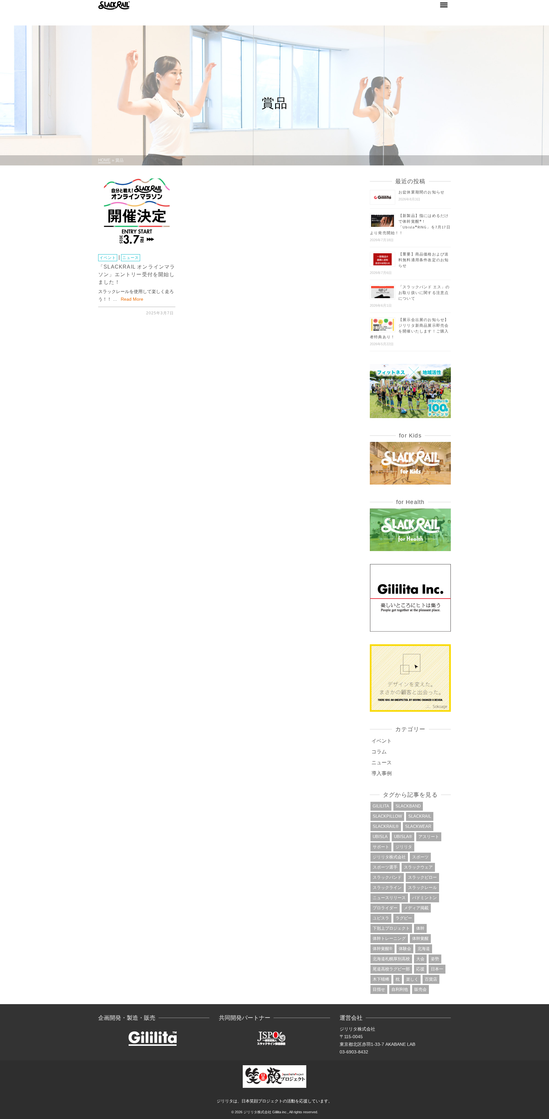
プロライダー (385, 908)
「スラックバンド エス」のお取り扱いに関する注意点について (424, 292)
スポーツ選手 (385, 867)
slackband (408, 806)
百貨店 (431, 979)
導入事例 (381, 773)
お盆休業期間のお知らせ (421, 192)
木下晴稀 (381, 979)
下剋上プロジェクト (391, 928)
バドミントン (424, 897)
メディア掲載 (416, 908)
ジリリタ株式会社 (389, 857)
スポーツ (420, 857)
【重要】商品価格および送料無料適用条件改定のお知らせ (423, 260)
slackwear (418, 826)
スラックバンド (387, 877)
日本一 (437, 969)
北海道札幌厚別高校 (391, 958)
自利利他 (399, 989)
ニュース (130, 257)
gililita (381, 806)
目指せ (379, 989)
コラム (379, 751)
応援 (420, 969)
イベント (107, 257)
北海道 (423, 948)
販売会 (420, 989)
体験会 (405, 948)
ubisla (380, 836)
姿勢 (435, 958)
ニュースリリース (389, 897)
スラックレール (422, 887)
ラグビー (404, 918)
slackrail (419, 816)
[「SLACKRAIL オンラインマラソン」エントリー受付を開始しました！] (136, 212)
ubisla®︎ (403, 836)
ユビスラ (381, 918)
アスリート (428, 836)
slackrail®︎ (386, 826)
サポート (381, 846)
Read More (132, 299)
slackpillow (387, 816)
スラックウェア (418, 867)
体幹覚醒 (420, 938)
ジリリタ (404, 846)
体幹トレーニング (389, 938)
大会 (420, 958)
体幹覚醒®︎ (382, 948)
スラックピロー (422, 877)
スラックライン (387, 887)
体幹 (420, 928)
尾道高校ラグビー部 (391, 969)
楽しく (412, 979)
